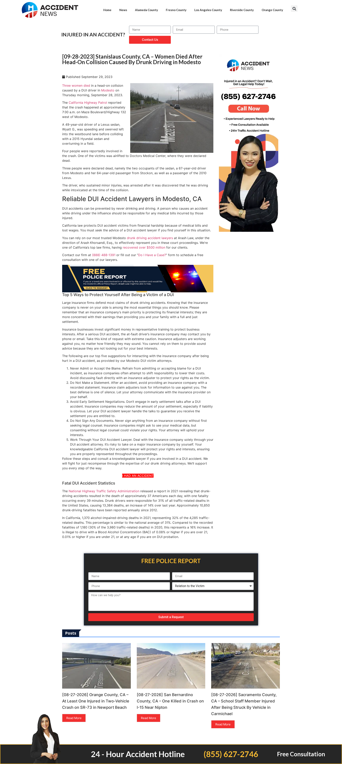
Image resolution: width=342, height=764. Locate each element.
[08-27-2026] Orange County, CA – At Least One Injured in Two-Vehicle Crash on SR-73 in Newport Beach (95, 701)
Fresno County (176, 10)
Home (107, 10)
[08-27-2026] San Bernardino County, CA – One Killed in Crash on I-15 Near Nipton (170, 701)
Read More (74, 718)
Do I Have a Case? (152, 255)
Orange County (272, 10)
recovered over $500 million (144, 247)
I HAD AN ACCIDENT (138, 476)
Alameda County (146, 10)
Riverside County (242, 10)
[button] (294, 8)
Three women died (76, 85)
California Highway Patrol (88, 103)
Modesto (107, 90)
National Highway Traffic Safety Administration (104, 491)
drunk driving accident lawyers (150, 238)
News (123, 10)
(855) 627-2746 (231, 754)
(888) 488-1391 (103, 255)
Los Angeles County (208, 10)
